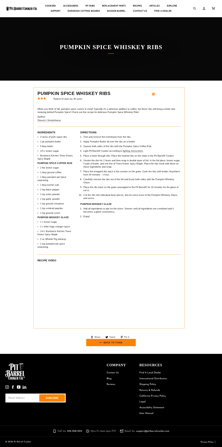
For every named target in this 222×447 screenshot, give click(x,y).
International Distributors (153, 378)
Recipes (137, 6)
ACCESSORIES (70, 6)
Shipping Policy (147, 384)
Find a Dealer (162, 11)
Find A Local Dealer (150, 373)
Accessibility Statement (151, 407)
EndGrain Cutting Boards (84, 11)
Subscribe (52, 398)
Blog (109, 378)
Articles (154, 6)
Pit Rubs (90, 6)
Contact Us (140, 11)
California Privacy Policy (152, 396)
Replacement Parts (114, 6)
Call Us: (70, 431)
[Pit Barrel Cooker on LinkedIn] (24, 387)
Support (55, 11)
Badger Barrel (116, 11)
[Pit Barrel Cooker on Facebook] (13, 387)
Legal (142, 402)
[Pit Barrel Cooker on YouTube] (19, 387)
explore (172, 6)
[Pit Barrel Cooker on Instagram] (7, 387)
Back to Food (113, 342)
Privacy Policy (207, 442)
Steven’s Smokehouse (49, 120)
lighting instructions (133, 151)
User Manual (146, 413)
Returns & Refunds (149, 390)
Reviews (111, 384)
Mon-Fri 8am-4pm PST (103, 431)
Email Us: (147, 431)
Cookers (50, 6)
